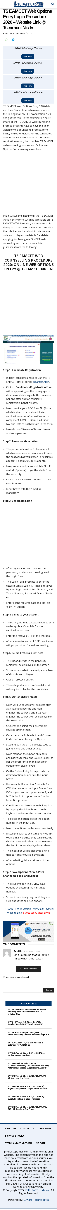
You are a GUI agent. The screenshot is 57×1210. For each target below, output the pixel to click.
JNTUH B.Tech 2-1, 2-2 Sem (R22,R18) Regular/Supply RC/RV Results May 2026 (25, 1023)
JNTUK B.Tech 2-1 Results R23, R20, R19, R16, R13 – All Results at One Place (27, 1108)
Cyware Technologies (36, 1199)
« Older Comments (28, 968)
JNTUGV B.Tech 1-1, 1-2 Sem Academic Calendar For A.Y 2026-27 (25, 1044)
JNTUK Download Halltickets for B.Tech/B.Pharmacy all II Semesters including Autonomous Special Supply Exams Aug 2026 (28, 1065)
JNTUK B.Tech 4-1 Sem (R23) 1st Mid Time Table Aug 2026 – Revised (26, 1054)
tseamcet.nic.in (41, 381)
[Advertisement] (28, 184)
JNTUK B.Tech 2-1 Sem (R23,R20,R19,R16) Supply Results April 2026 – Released (26, 1097)
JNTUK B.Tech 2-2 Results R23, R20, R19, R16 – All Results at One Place (28, 1077)
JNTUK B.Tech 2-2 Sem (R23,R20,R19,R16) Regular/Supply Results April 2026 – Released (28, 1087)
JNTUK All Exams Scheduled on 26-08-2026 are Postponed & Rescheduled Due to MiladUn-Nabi (27, 1011)
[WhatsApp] (6, 40)
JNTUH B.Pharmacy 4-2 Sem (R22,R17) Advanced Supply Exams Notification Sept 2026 (28, 1033)
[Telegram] (13, 40)
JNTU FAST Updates (37, 1190)
